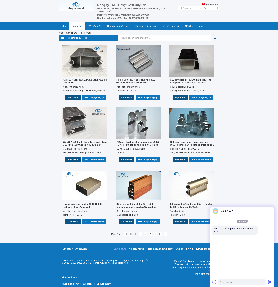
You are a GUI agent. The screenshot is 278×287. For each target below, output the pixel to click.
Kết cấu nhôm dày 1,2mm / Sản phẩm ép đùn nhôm (85, 81)
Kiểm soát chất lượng (145, 26)
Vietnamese (212, 4)
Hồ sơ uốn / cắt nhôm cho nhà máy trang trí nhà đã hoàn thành (135, 81)
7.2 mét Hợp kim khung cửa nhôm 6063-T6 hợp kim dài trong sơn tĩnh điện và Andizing (138, 143)
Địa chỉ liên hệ (184, 248)
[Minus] (270, 211)
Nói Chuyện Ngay (194, 26)
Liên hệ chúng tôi (170, 26)
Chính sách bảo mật (72, 260)
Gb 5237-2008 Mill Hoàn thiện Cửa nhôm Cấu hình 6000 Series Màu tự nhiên (85, 143)
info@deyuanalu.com (205, 274)
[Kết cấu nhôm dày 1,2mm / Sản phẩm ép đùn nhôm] (84, 61)
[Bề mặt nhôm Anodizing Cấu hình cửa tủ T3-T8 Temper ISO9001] (191, 185)
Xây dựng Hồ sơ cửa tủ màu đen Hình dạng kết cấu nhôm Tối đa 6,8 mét (191, 81)
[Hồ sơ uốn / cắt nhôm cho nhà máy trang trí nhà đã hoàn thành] (138, 61)
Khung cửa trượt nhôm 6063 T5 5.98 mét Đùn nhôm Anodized (83, 205)
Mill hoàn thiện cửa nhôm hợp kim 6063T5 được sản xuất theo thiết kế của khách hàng (192, 143)
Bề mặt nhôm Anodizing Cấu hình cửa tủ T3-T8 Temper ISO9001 (191, 205)
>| (166, 234)
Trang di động (71, 277)
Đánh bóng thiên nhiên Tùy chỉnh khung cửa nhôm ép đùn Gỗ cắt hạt (136, 205)
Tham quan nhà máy (117, 26)
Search (215, 38)
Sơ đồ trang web (206, 248)
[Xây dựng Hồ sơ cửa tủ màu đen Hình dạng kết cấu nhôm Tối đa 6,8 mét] (191, 61)
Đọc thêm (73, 97)
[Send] (270, 281)
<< (130, 234)
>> (160, 234)
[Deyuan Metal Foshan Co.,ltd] (76, 6)
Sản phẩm (77, 26)
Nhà (64, 26)
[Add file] (214, 281)
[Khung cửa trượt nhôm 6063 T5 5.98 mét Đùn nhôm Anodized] (84, 185)
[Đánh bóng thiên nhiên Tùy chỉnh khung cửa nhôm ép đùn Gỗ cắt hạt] (138, 185)
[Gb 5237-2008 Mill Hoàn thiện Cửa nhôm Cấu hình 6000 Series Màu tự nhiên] (84, 123)
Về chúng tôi (94, 26)
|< (126, 234)
